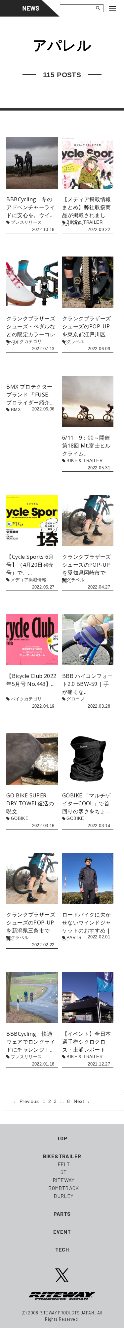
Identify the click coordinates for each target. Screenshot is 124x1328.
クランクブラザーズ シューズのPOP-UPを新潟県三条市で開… (30, 926)
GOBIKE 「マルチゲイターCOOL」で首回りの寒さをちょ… (86, 803)
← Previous (26, 1101)
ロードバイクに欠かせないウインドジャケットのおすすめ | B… (86, 926)
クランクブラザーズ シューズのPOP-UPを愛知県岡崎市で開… (86, 568)
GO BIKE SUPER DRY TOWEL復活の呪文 (30, 803)
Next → (82, 1101)
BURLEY (63, 1196)
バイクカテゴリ (26, 341)
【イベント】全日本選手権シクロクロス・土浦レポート (86, 1041)
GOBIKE (19, 818)
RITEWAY (64, 1180)
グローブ (75, 698)
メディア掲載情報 (28, 579)
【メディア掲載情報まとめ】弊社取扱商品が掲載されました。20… (86, 211)
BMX (16, 409)
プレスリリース (26, 222)
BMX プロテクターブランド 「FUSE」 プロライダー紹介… (30, 394)
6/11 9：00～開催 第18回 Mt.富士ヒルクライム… (87, 445)
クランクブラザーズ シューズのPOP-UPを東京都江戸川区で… (86, 330)
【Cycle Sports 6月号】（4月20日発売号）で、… (30, 564)
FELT (64, 1164)
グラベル (75, 341)
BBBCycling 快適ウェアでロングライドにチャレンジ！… (30, 1041)
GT (64, 1172)
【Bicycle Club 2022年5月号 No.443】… (31, 680)
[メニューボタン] (115, 8)
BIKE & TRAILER (84, 222)
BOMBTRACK (63, 1188)
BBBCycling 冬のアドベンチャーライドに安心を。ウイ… (30, 207)
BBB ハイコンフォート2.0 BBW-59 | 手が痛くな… (87, 683)
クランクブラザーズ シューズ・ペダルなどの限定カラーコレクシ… (32, 330)
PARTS (73, 937)
